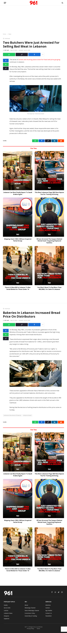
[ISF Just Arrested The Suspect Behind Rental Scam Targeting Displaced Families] (49, 217)
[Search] (62, 3)
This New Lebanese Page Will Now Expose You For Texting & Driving (49, 193)
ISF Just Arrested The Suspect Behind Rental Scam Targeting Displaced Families (49, 241)
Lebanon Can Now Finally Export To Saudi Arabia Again (17, 193)
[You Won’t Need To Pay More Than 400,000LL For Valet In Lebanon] (49, 265)
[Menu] (5, 3)
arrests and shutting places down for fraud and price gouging (39, 60)
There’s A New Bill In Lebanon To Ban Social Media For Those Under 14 (18, 288)
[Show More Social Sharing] (42, 54)
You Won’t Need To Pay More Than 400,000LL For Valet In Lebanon (49, 288)
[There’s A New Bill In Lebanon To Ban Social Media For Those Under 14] (17, 265)
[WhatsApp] (6, 64)
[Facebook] (6, 60)
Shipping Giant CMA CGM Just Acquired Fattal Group (17, 240)
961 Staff (6, 50)
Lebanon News (27, 415)
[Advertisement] (33, 19)
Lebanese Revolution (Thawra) (12, 415)
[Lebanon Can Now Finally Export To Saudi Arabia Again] (17, 170)
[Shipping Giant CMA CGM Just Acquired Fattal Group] (17, 217)
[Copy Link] (22, 54)
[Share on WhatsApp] (9, 54)
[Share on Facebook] (34, 54)
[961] (33, 3)
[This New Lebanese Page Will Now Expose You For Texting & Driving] (49, 170)
